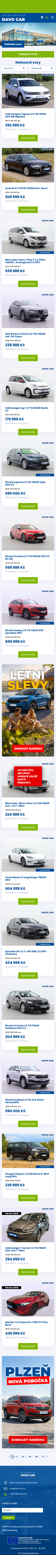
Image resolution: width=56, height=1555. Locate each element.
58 (36, 1456)
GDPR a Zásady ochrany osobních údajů (22, 1526)
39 (30, 1456)
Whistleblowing (9, 1530)
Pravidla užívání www (30, 1553)
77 (43, 1456)
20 (23, 1456)
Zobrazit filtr (28, 54)
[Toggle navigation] (52, 17)
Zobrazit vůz (28, 138)
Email (7, 1510)
